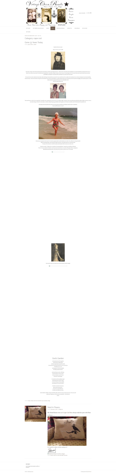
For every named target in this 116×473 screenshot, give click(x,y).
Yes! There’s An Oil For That (38, 28)
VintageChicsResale (60, 28)
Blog (53, 28)
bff (51, 455)
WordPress (89, 471)
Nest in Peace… (54, 407)
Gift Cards (28, 31)
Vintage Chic (61, 409)
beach (35, 400)
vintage (49, 400)
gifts (62, 455)
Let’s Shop (28, 28)
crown (58, 455)
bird (52, 455)
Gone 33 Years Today (34, 42)
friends (60, 455)
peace (66, 455)
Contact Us (69, 28)
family (46, 400)
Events (47, 28)
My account (84, 28)
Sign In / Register (82, 13)
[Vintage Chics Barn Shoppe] (50, 13)
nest (64, 455)
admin (35, 44)
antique (29, 400)
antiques (32, 400)
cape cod (43, 400)
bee (36, 400)
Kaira (32, 471)
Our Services (77, 28)
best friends (40, 400)
